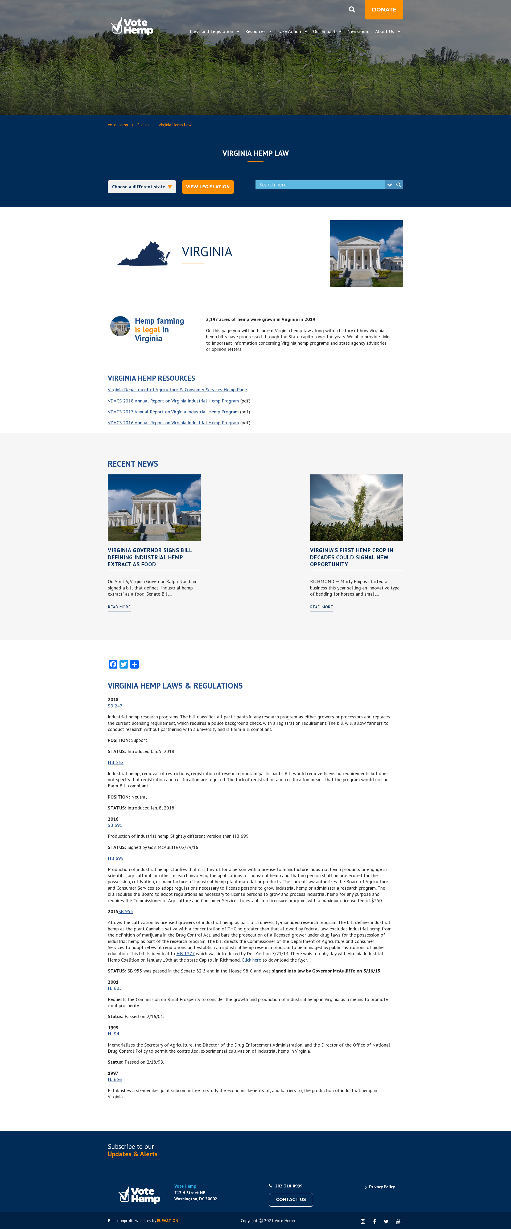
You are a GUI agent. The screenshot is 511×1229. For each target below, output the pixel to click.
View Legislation (208, 186)
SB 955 (125, 911)
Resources (256, 31)
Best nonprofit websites (129, 1220)
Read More (119, 606)
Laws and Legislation (212, 31)
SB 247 (115, 706)
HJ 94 (113, 1034)
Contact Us (291, 1199)
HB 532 (115, 762)
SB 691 (115, 825)
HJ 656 (115, 1079)
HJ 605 (115, 988)
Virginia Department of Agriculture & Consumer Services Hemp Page (177, 389)
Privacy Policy (382, 1186)
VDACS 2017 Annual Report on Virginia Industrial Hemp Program (173, 412)
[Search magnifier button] (398, 184)
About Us (385, 31)
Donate (384, 9)
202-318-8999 (288, 1186)
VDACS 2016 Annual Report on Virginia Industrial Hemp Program (173, 423)
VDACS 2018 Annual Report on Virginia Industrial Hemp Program (173, 401)
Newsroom (358, 31)
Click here (251, 960)
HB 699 (115, 858)
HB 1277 (185, 953)
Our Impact (325, 31)
